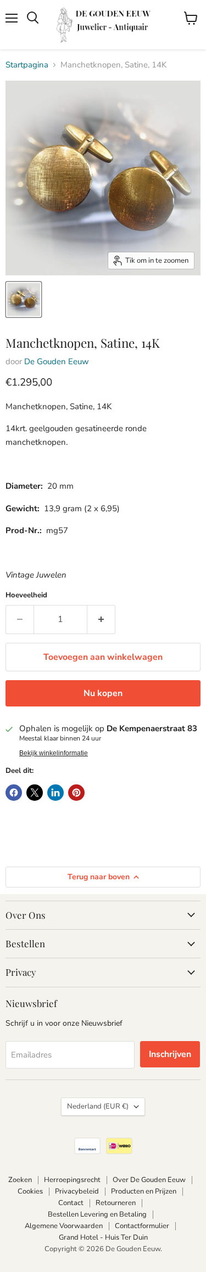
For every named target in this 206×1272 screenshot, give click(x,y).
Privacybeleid (77, 1191)
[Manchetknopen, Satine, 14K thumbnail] (23, 299)
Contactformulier (142, 1226)
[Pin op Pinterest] (76, 792)
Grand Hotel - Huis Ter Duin (103, 1237)
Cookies (30, 1191)
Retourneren (116, 1203)
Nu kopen (103, 693)
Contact (70, 1203)
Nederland (98, 1106)
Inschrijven (170, 1054)
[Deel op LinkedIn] (55, 792)
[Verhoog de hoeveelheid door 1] (101, 619)
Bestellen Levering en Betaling (97, 1214)
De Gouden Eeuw (56, 361)
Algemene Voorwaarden (64, 1226)
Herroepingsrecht (72, 1180)
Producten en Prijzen (143, 1191)
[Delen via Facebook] (13, 792)
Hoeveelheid (26, 595)
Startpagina (26, 65)
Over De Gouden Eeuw (149, 1180)
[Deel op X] (34, 792)
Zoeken (20, 1180)
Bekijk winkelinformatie (53, 753)
